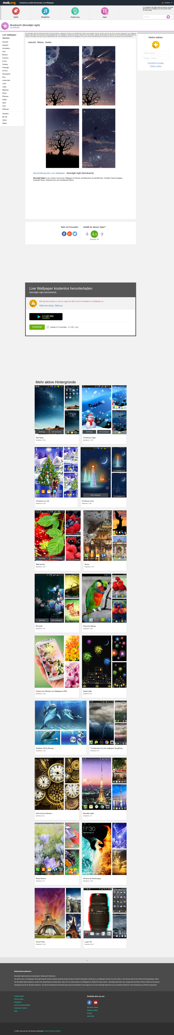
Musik (4, 93)
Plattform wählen (155, 66)
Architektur (6, 48)
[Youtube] (96, 1004)
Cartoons (5, 58)
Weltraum (5, 109)
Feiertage (5, 67)
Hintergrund (6, 74)
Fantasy (5, 64)
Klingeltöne (18, 1002)
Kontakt (89, 1013)
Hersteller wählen (92, 1007)
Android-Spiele (19, 996)
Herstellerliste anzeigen (156, 63)
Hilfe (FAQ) (90, 1016)
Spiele (4, 99)
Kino (3, 77)
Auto (4, 51)
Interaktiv (5, 114)
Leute (4, 83)
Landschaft (6, 80)
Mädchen (5, 90)
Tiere (4, 106)
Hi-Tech (5, 71)
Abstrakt (5, 42)
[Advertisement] (12, 165)
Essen (4, 61)
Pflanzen (5, 96)
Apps (16, 1011)
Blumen (5, 55)
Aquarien (5, 45)
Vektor (4, 120)
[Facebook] (90, 1004)
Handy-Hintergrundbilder (22, 1005)
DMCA (58, 1031)
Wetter (4, 123)
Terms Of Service (49, 1031)
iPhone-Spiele (18, 999)
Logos (4, 87)
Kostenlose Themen (20, 1008)
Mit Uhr (4, 117)
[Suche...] (169, 17)
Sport (4, 103)
